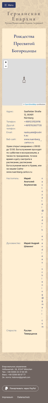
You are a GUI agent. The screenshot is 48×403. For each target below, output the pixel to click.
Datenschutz (23, 397)
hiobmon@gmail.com (21, 377)
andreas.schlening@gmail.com (43, 285)
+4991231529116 (32, 121)
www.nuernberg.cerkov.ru (32, 141)
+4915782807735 (33, 125)
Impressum (7, 397)
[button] (24, 79)
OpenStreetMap (30, 104)
